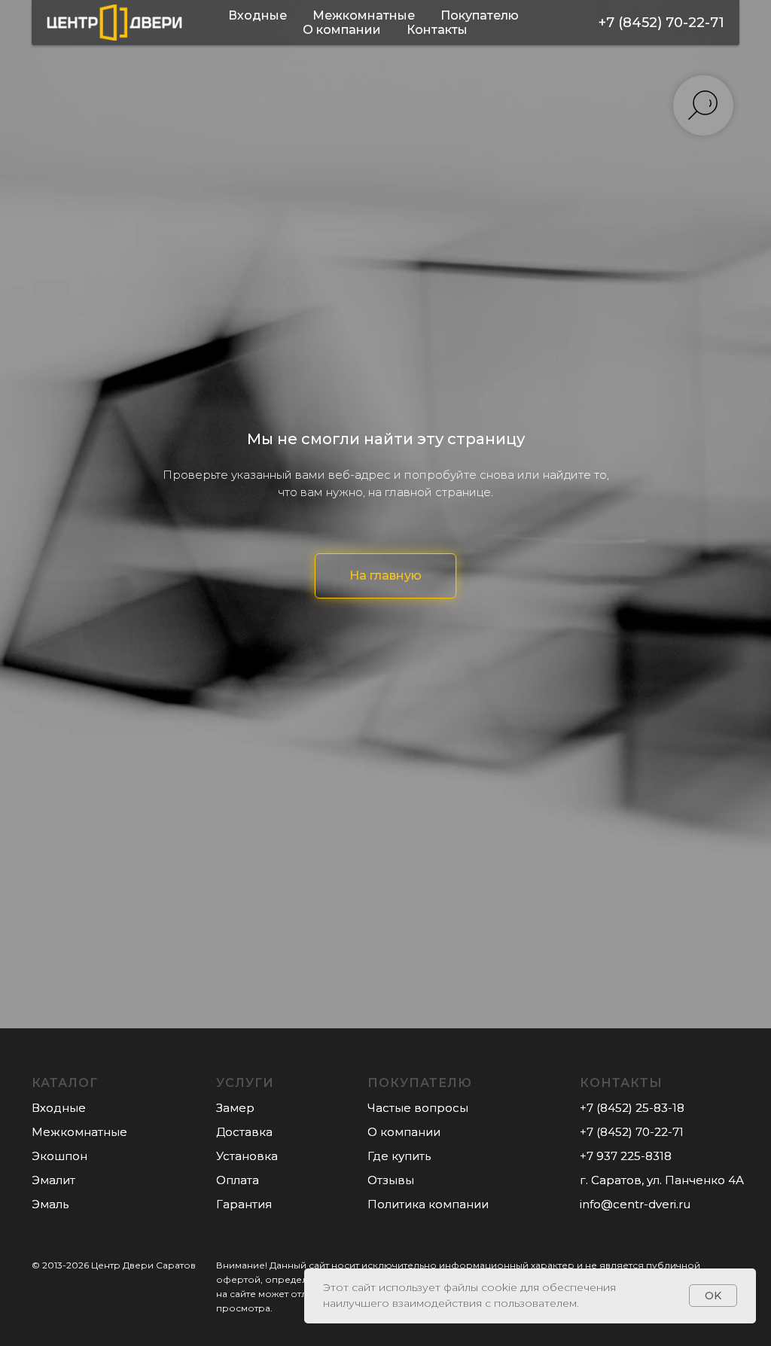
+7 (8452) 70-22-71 (661, 22)
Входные (257, 15)
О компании (342, 30)
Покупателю (479, 15)
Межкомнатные (363, 15)
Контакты (437, 30)
